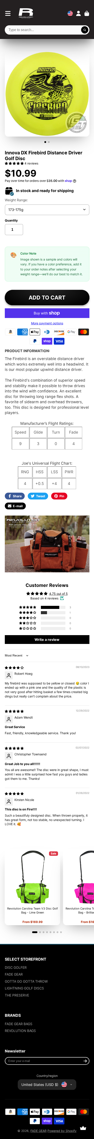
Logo (26, 13)
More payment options (47, 323)
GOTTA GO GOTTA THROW (26, 981)
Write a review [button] (47, 639)
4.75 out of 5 (58, 593)
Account (78, 13)
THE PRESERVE (17, 995)
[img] (14, 667)
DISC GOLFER (16, 967)
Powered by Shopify (62, 1131)
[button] (14, 163)
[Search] (85, 30)
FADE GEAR (14, 974)
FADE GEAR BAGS (18, 1024)
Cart (86, 13)
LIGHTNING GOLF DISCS (24, 988)
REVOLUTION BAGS (20, 1031)
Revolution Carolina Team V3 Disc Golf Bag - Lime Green (32, 887)
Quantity (11, 220)
